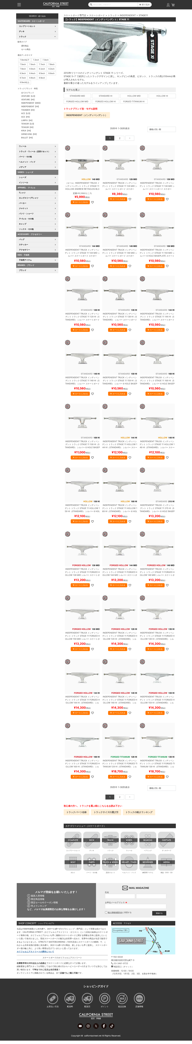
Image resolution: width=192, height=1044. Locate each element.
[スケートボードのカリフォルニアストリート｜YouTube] (80, 1028)
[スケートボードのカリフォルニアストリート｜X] (96, 1028)
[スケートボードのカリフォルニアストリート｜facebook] (104, 1028)
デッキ (91, 850)
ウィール (129, 850)
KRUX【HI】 (26, 131)
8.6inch (51, 73)
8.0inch (32, 69)
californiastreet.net (92, 1035)
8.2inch (51, 69)
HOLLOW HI (162, 96)
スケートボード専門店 (75, 15)
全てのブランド (27, 93)
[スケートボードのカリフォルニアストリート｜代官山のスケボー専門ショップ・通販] (55, 6)
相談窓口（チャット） (124, 966)
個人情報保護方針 (115, 912)
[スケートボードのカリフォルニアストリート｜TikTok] (112, 1028)
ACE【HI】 (26, 117)
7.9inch (23, 69)
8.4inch (32, 73)
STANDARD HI (105, 96)
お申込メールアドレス (116, 902)
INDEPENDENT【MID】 (31, 103)
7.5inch (23, 64)
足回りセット (110, 873)
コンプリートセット (73, 850)
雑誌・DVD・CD (166, 873)
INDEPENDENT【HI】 (30, 106)
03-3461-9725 (121, 963)
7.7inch (42, 64)
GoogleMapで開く (120, 930)
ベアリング (148, 850)
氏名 (107, 892)
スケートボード (97, 15)
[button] (129, 138)
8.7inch (23, 78)
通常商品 (25, 46)
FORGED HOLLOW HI (105, 101)
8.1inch (42, 69)
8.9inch (42, 78)
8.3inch (23, 73)
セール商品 (25, 49)
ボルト (73, 873)
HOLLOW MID (134, 96)
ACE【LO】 (26, 113)
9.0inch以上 (24, 82)
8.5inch (42, 73)
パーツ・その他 (91, 873)
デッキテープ (166, 850)
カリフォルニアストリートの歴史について (35, 951)
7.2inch (36, 60)
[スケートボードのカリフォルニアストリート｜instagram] (88, 1028)
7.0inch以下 (24, 60)
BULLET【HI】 (27, 138)
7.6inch (32, 64)
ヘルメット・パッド (129, 873)
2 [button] (119, 138)
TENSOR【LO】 (28, 124)
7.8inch (51, 64)
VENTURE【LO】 (28, 96)
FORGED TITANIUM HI (133, 101)
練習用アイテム (147, 873)
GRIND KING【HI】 (29, 134)
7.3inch (45, 60)
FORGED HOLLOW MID (77, 101)
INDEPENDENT (128, 15)
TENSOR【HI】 (27, 127)
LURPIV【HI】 (27, 120)
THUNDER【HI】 (28, 110)
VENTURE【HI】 (28, 100)
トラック (112, 15)
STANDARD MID (77, 96)
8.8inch (32, 78)
